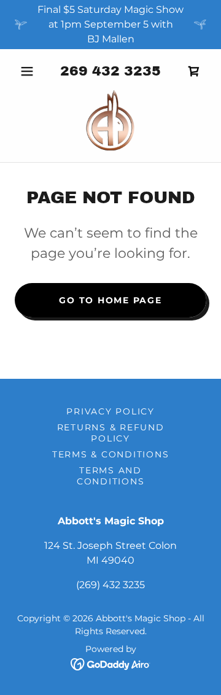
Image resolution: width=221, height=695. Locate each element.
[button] (29, 71)
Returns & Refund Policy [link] (111, 433)
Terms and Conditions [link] (111, 476)
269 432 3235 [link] (110, 71)
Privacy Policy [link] (110, 411)
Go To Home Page (110, 300)
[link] (110, 120)
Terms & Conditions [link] (110, 454)
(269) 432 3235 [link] (110, 585)
